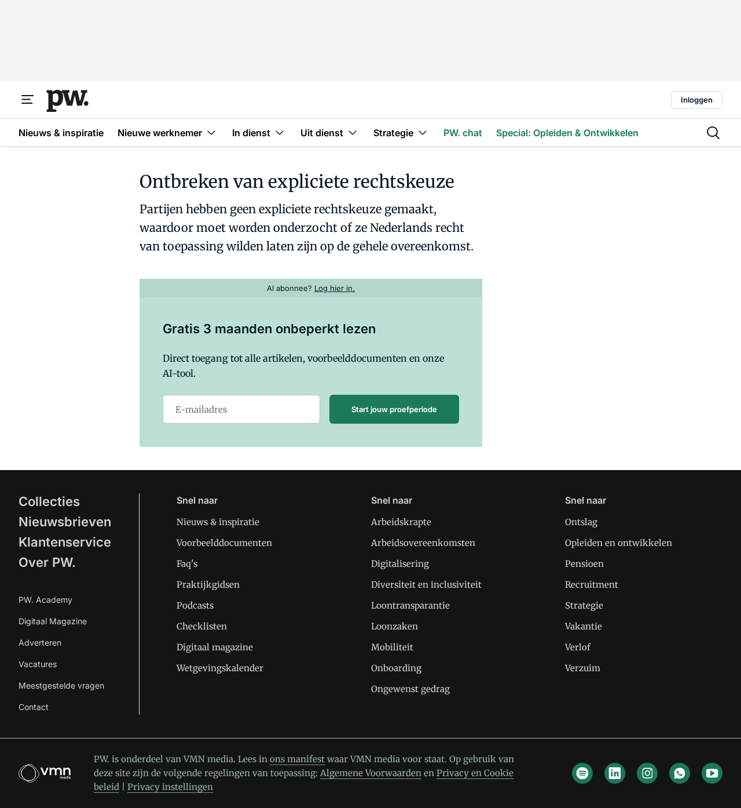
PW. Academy (45, 600)
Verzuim (582, 668)
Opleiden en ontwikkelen (618, 542)
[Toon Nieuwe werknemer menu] (211, 132)
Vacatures (38, 664)
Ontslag (581, 521)
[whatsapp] (679, 773)
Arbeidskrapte (401, 521)
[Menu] (28, 99)
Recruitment (591, 584)
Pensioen (584, 563)
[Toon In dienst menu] (280, 132)
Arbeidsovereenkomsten (423, 542)
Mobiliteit (392, 647)
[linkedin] (614, 773)
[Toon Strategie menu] (423, 132)
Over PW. (47, 562)
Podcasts (195, 605)
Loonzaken (394, 626)
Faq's (187, 563)
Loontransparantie (410, 605)
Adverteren (40, 642)
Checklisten (202, 626)
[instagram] (647, 773)
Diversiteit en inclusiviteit (426, 584)
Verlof (577, 647)
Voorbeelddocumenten (224, 542)
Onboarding (396, 668)
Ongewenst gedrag (410, 688)
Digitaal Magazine (53, 621)
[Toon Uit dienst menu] (353, 132)
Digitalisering (400, 563)
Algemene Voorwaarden (370, 772)
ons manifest (297, 759)
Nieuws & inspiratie (218, 521)
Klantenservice (65, 541)
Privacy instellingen (170, 786)
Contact (34, 707)
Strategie (584, 605)
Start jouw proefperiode (394, 409)
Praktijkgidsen (208, 584)
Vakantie (583, 626)
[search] (713, 133)
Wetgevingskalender (220, 668)
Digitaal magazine (215, 647)
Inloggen (697, 99)
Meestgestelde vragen (61, 685)
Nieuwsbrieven (65, 521)
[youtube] (712, 773)
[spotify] (582, 773)
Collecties (49, 501)
